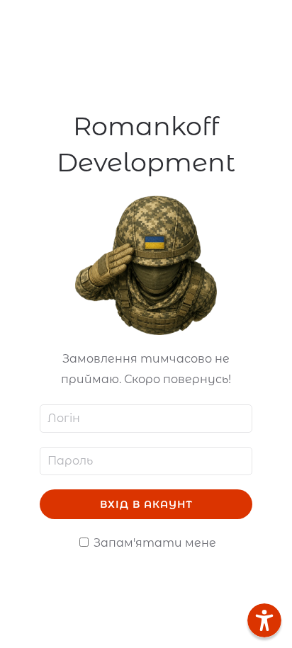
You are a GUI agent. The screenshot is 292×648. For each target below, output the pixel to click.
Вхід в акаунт (146, 504)
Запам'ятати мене (153, 543)
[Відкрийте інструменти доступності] (264, 620)
